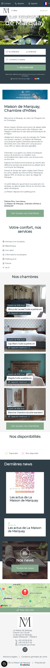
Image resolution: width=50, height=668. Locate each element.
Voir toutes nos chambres (25, 213)
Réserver (44, 11)
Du (10, 52)
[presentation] (21, 41)
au (27, 52)
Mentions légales (10, 657)
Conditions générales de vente (34, 657)
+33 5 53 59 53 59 (25, 640)
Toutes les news (25, 568)
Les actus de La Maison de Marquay (24, 499)
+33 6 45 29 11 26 (25, 643)
